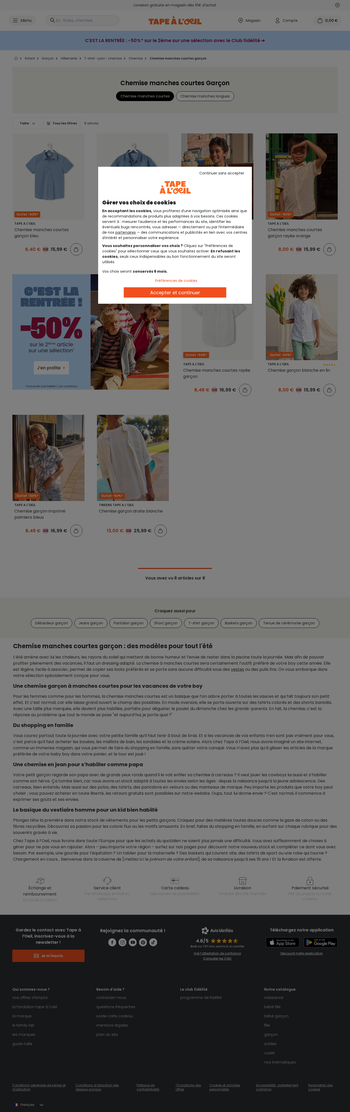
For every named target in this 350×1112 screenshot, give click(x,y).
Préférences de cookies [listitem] (176, 280)
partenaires (125, 232)
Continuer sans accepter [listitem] (221, 173)
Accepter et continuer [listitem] (175, 292)
